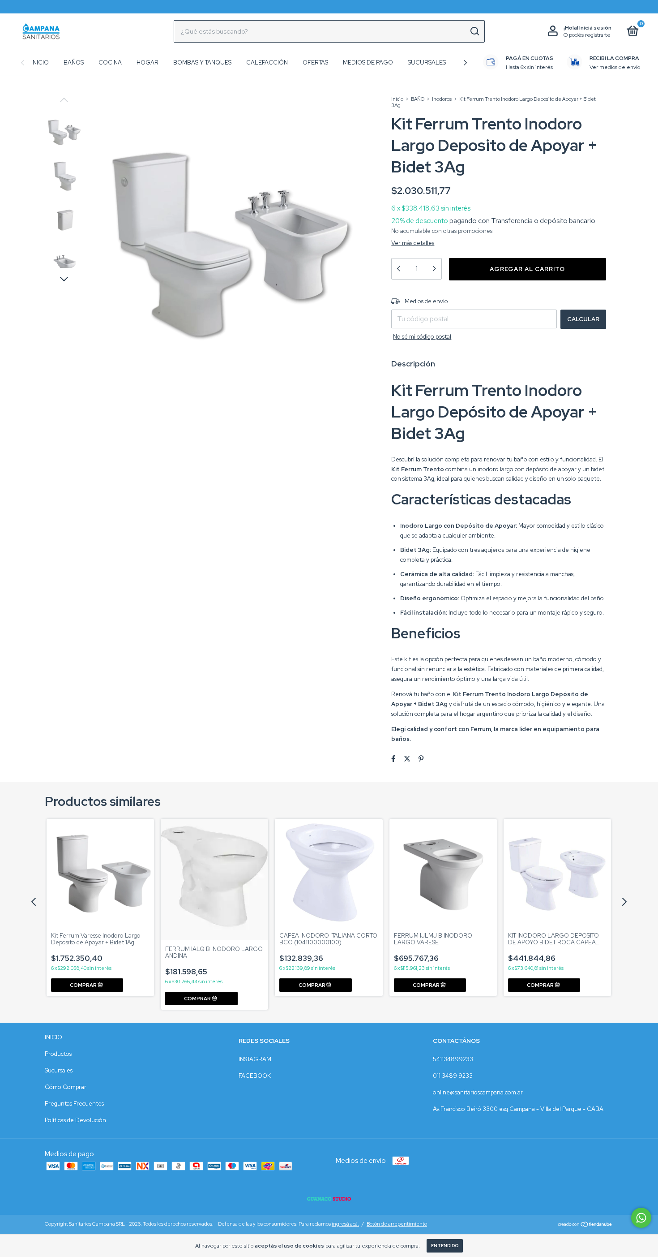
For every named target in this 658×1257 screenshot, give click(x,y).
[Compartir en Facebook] (393, 759)
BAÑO (417, 99)
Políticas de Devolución (75, 1120)
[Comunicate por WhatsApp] (641, 1218)
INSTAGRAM (255, 1059)
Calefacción (267, 62)
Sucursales (427, 62)
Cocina (110, 62)
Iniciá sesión (595, 27)
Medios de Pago (368, 62)
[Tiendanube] (585, 1225)
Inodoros (442, 99)
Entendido (444, 1245)
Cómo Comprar (65, 1087)
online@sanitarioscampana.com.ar (478, 1092)
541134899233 (453, 1059)
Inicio (40, 62)
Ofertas (315, 62)
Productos (58, 1054)
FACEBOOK (255, 1076)
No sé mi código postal (422, 336)
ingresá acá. (345, 1224)
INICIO (53, 1037)
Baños (74, 62)
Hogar (147, 62)
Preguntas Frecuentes (74, 1103)
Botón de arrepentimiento (397, 1224)
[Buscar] (474, 31)
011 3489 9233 (453, 1076)
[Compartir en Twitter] (407, 759)
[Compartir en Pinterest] (421, 759)
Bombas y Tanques (202, 62)
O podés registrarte (587, 35)
